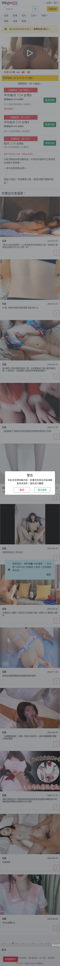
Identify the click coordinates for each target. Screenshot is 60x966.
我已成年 (42, 489)
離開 (22, 489)
